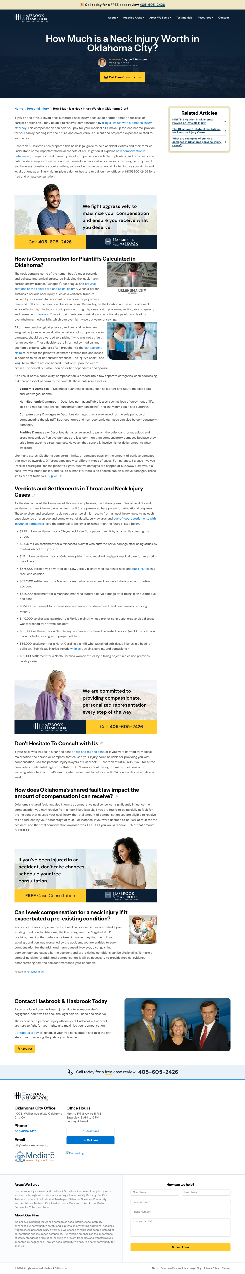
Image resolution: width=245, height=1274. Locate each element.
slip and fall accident (90, 752)
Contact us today (26, 1033)
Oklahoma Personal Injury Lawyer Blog (181, 1268)
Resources (204, 17)
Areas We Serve (159, 17)
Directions (92, 1131)
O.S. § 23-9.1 (53, 476)
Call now (92, 1140)
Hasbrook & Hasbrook (56, 1268)
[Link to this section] (33, 495)
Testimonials (184, 17)
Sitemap (226, 1268)
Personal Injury (38, 109)
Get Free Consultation (125, 77)
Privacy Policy (211, 1268)
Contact (223, 17)
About (112, 17)
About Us (26, 1048)
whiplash (76, 649)
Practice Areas (132, 17)
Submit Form (180, 1247)
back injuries (141, 569)
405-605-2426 (152, 5)
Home (18, 109)
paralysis (42, 314)
